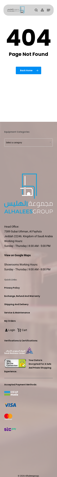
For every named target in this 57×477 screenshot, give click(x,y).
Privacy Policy (12, 287)
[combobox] (28, 142)
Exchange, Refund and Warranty (22, 296)
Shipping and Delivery (16, 304)
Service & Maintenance (17, 312)
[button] (48, 10)
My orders (10, 320)
